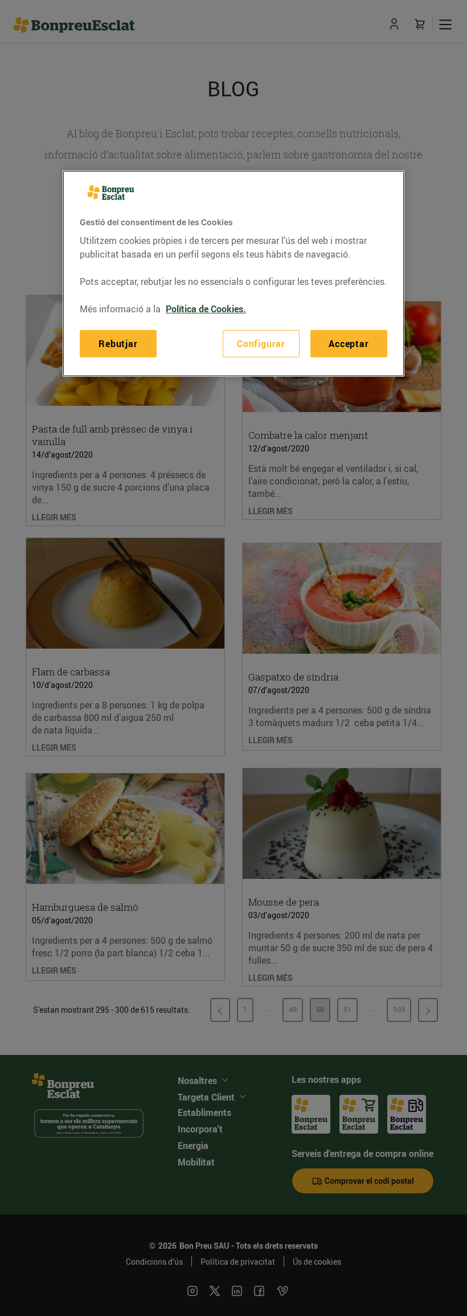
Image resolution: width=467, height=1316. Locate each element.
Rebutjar (118, 343)
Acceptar (348, 343)
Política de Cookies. (206, 309)
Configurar (261, 343)
